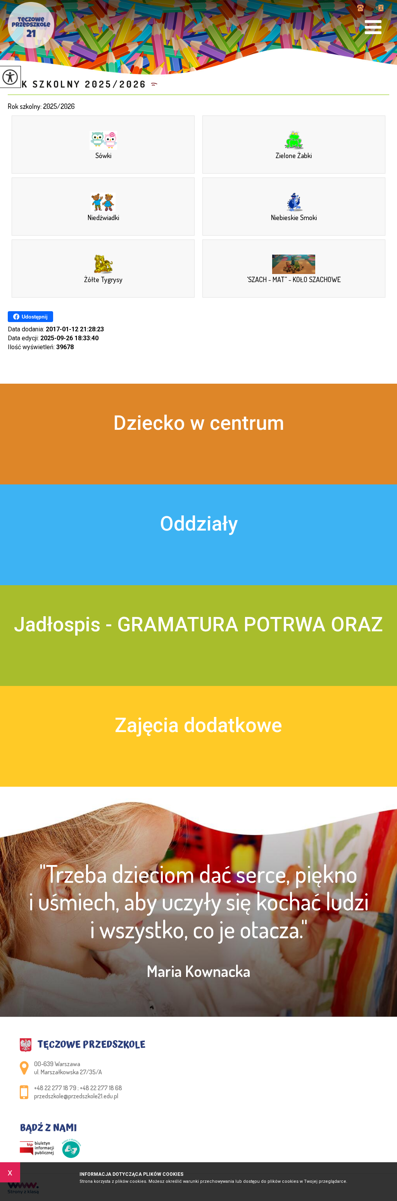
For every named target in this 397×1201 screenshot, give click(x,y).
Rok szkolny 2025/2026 (77, 84)
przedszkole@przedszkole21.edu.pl (379, 8)
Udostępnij (35, 317)
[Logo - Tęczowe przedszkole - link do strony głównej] (31, 25)
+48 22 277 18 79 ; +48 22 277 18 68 (363, 8)
